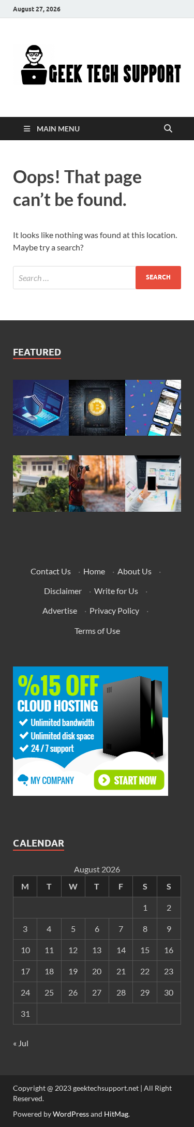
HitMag (116, 1113)
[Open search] (168, 129)
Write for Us (116, 591)
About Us (134, 571)
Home (94, 571)
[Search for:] (97, 277)
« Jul (20, 1043)
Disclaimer (63, 591)
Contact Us (51, 571)
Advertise (59, 610)
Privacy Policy (114, 610)
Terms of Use (97, 630)
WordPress (71, 1113)
